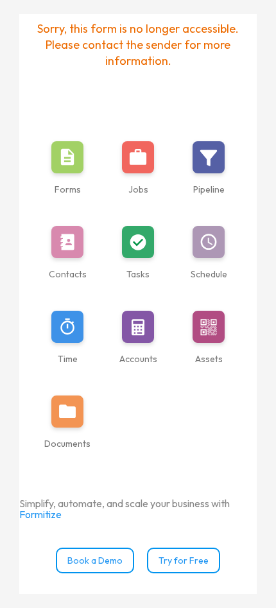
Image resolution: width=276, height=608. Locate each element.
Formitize (40, 514)
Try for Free (184, 560)
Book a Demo (95, 560)
